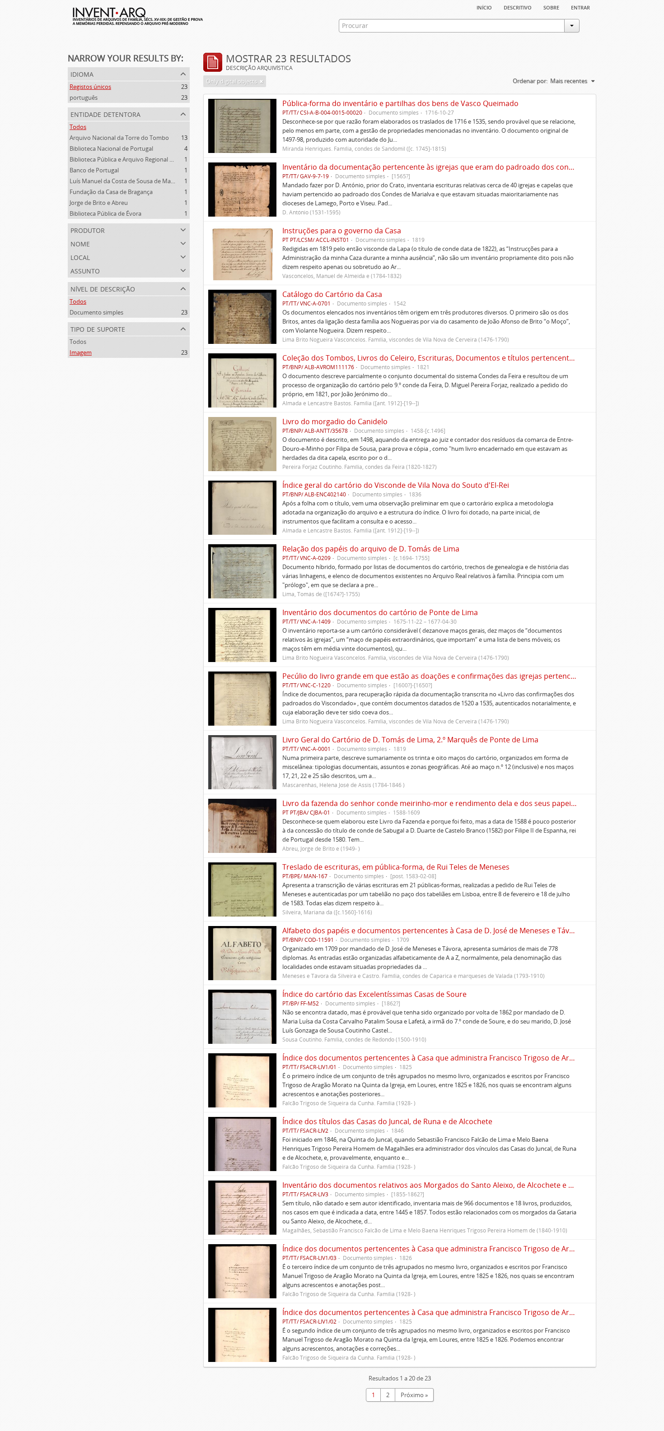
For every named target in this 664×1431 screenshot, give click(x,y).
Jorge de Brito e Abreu (99, 203)
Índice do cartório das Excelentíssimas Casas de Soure (374, 994)
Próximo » (414, 1395)
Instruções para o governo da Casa (341, 231)
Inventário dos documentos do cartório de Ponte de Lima (380, 612)
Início (484, 7)
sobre (551, 7)
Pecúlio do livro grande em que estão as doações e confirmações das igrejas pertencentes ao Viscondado (462, 676)
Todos (78, 127)
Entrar (580, 7)
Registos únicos (90, 87)
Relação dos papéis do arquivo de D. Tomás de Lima (370, 549)
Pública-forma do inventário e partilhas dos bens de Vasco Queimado (400, 103)
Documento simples (96, 312)
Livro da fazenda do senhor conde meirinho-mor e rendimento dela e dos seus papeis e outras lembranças (464, 803)
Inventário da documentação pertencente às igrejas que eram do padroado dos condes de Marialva (452, 167)
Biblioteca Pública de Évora (105, 213)
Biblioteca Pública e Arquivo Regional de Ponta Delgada (143, 159)
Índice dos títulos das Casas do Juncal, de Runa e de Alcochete (387, 1121)
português (84, 97)
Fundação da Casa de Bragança (111, 192)
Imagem (81, 352)
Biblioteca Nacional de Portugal (111, 148)
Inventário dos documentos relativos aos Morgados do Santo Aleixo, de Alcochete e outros (436, 1185)
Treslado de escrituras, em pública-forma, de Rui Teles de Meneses (396, 867)
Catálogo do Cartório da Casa (332, 294)
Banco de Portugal (94, 170)
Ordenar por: (530, 81)
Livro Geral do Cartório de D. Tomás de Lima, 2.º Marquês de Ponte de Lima (410, 740)
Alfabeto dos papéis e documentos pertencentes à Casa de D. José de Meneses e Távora (431, 930)
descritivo (518, 7)
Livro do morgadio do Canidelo (335, 421)
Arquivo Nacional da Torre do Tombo (119, 138)
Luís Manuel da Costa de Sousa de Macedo (127, 181)
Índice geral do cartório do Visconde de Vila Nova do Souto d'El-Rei (395, 485)
